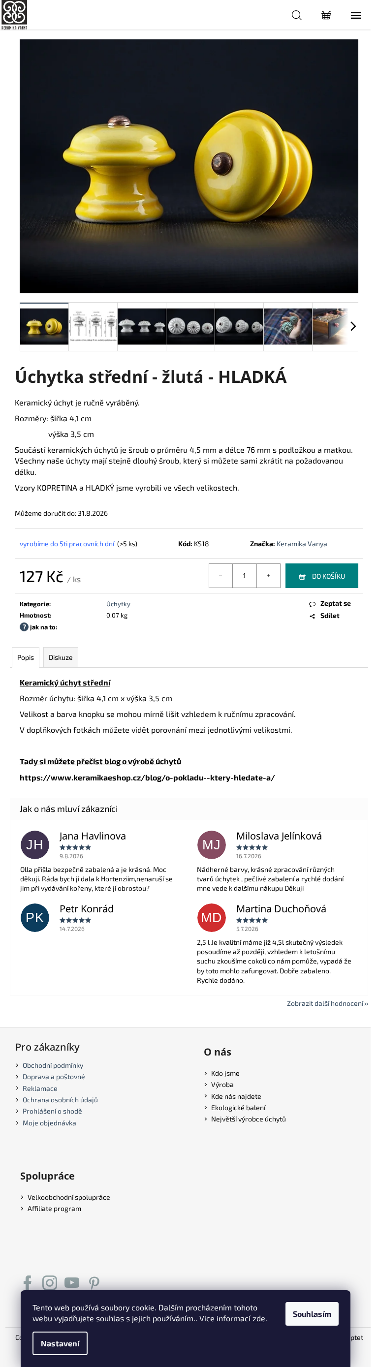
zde (258, 1318)
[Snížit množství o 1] (221, 576)
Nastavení (60, 1343)
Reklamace (40, 1088)
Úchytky (118, 604)
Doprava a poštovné (54, 1076)
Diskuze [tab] (61, 657)
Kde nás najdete (236, 1096)
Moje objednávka (49, 1122)
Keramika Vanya (302, 543)
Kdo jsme (225, 1073)
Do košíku (328, 576)
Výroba (222, 1084)
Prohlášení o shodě (52, 1111)
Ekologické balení (238, 1107)
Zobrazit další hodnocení (325, 1003)
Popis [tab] (25, 657)
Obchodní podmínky (53, 1065)
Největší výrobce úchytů (248, 1119)
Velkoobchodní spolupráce (69, 1197)
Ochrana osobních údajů (60, 1099)
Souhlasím (312, 1313)
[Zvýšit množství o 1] (268, 576)
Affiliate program (54, 1208)
